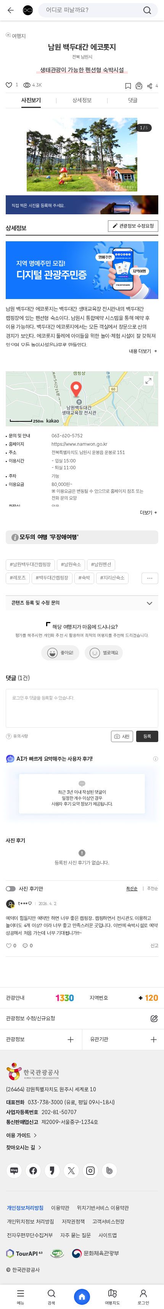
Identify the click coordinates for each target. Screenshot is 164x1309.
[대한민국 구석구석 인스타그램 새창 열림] (90, 1171)
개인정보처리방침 (25, 1208)
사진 (125, 736)
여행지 (19, 36)
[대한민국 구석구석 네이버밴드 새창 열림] (109, 1171)
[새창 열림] (24, 1253)
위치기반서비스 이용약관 (103, 1208)
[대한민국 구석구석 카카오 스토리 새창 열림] (52, 1171)
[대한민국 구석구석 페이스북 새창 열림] (33, 1171)
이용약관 (60, 1208)
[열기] (149, 603)
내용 (140, 351)
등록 (147, 736)
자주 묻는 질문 (75, 1235)
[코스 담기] (136, 85)
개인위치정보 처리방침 (30, 1222)
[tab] (21, 1297)
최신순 (131, 888)
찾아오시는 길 (20, 1147)
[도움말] (9, 736)
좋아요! (67, 652)
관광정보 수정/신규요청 (30, 1018)
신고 (154, 945)
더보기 (149, 578)
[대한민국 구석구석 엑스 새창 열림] (71, 1171)
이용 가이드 (18, 1135)
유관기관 (99, 1039)
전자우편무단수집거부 (30, 1235)
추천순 (152, 888)
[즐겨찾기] (126, 86)
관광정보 (15, 1039)
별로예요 (110, 652)
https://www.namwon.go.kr (79, 444)
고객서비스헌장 (108, 1222)
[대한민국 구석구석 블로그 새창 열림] (14, 1171)
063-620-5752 (67, 435)
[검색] (147, 10)
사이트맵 (107, 1235)
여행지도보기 (148, 380)
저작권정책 (73, 1222)
